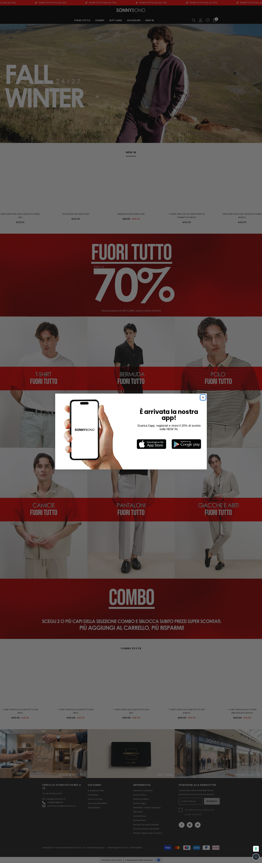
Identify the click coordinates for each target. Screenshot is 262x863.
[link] (151, 444)
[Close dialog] (203, 397)
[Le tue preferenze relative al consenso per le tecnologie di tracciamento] (256, 849)
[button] (256, 857)
